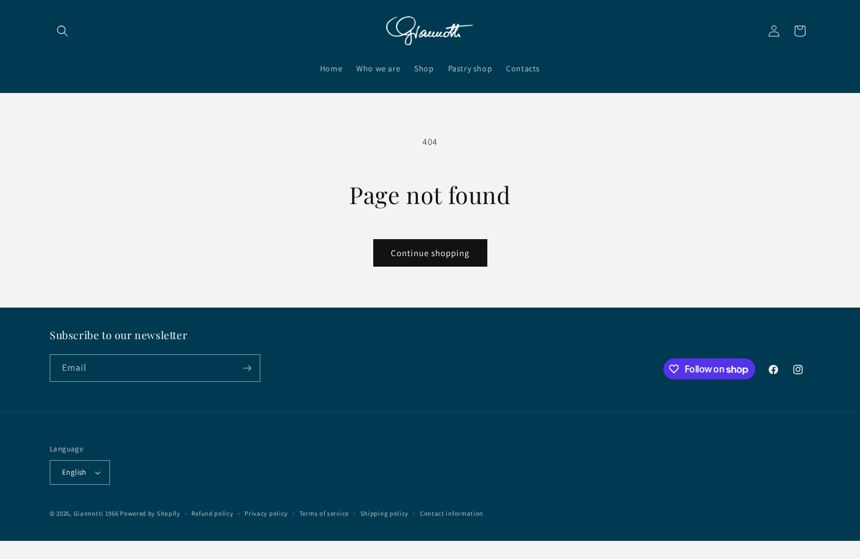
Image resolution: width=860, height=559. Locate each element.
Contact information (451, 513)
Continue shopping (430, 252)
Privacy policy (266, 513)
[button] (62, 31)
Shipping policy (384, 513)
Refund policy (212, 513)
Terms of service (324, 513)
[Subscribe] (247, 368)
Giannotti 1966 (96, 513)
